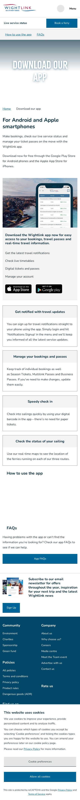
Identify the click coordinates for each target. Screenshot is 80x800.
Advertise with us (51, 663)
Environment (10, 633)
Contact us (47, 669)
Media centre (49, 651)
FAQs (40, 35)
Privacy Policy (32, 749)
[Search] (60, 8)
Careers (46, 645)
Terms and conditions (15, 676)
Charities (8, 639)
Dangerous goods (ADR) (17, 694)
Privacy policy (11, 682)
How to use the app (18, 35)
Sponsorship (10, 645)
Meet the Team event (54, 657)
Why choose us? (51, 639)
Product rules (11, 688)
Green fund (9, 651)
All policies (9, 670)
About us (46, 633)
